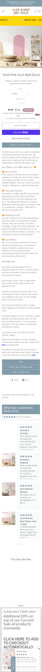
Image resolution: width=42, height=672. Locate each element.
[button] (39, 649)
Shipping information (21, 367)
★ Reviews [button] (13, 664)
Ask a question (21, 372)
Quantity (21, 99)
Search (21, 606)
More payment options (21, 138)
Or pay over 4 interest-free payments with (18, 114)
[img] (10, 417)
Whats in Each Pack (21, 145)
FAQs (21, 362)
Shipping (17, 118)
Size (20, 89)
